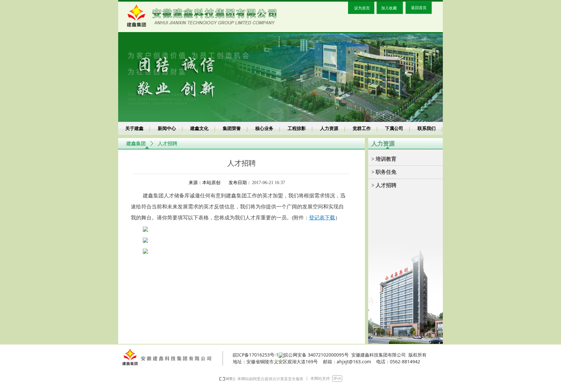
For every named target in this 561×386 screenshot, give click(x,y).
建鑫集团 (136, 143)
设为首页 (362, 8)
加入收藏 (389, 8)
